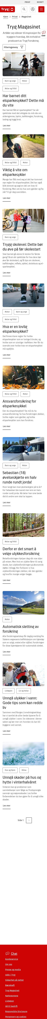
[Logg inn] (33, 9)
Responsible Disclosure (16, 1011)
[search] (24, 9)
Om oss (8, 964)
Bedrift (40, 2)
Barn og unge (10, 81)
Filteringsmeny (11, 47)
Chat (14, 953)
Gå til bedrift (11, 1006)
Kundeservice (11, 959)
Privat (27, 2)
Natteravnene (11, 996)
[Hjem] (7, 9)
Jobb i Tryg (10, 975)
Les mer (6, 125)
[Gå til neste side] (29, 820)
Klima (24, 770)
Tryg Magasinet (12, 990)
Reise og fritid (10, 88)
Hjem (5, 16)
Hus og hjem (10, 770)
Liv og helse (24, 691)
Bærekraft (10, 985)
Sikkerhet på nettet (14, 980)
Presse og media (13, 969)
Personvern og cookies (15, 1016)
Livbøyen (8, 691)
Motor (24, 81)
